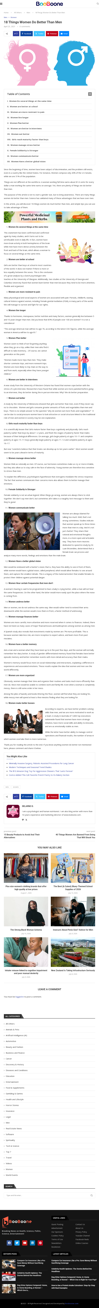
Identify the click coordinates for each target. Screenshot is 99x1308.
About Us (79, 1228)
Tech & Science (12, 1146)
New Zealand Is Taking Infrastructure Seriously (73, 970)
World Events (12, 1175)
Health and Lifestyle (15, 1099)
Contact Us (80, 1224)
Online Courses (82, 1243)
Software (10, 1134)
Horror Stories (12, 1105)
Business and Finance (15, 1052)
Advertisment (57, 1228)
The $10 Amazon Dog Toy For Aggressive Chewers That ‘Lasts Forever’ (41, 771)
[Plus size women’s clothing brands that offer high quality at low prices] (26, 868)
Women (16, 787)
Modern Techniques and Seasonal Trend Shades (30, 767)
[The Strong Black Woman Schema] (26, 911)
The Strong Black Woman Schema (26, 930)
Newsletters (56, 1243)
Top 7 (8, 1151)
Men (28, 12)
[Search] (97, 4)
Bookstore (55, 1247)
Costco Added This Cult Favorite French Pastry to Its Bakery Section (39, 775)
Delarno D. (28, 806)
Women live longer (20, 117)
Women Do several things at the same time (30, 101)
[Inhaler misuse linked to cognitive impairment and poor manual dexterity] (26, 952)
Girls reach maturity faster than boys (30, 139)
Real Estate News (14, 1128)
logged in (20, 996)
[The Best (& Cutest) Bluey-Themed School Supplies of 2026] (73, 868)
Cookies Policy (57, 1236)
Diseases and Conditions (17, 1070)
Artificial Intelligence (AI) (16, 1035)
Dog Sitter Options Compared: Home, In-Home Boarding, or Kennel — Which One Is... (32, 1287)
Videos (9, 1163)
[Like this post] (17, 33)
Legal (8, 1117)
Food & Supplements (15, 1087)
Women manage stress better (25, 145)
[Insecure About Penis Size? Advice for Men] (73, 911)
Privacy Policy (81, 1232)
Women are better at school (24, 106)
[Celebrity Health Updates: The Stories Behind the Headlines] (9, 1276)
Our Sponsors (57, 1232)
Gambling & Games (14, 1093)
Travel (8, 1157)
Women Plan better (19, 123)
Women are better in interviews (26, 128)
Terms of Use (57, 1239)
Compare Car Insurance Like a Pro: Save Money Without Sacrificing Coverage (31, 1263)
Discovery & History (15, 1064)
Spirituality (10, 1140)
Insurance (10, 1111)
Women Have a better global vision (28, 161)
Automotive (11, 1041)
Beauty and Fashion (14, 1047)
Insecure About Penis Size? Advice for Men (73, 930)
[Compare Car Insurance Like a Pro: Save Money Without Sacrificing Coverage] (9, 1264)
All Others (18, 12)
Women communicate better (25, 156)
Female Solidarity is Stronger (24, 150)
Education (10, 1076)
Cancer (9, 1058)
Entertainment (12, 1082)
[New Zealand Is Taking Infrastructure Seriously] (73, 952)
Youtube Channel (83, 1236)
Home (6, 12)
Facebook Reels (82, 1239)
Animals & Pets (12, 1029)
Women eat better (20, 134)
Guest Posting (57, 1224)
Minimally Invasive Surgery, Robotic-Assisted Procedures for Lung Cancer (41, 763)
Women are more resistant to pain (27, 112)
